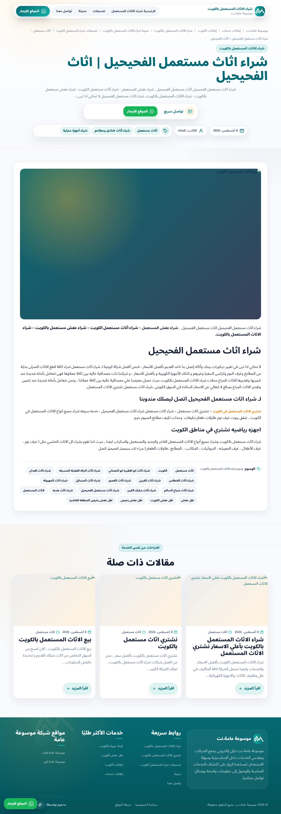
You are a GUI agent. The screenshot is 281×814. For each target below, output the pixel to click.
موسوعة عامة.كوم (54, 761)
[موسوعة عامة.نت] (259, 739)
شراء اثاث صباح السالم (179, 490)
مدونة (82, 11)
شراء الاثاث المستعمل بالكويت (173, 31)
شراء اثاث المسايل (88, 481)
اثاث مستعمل (41, 31)
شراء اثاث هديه (63, 490)
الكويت (162, 471)
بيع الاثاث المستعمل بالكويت (55, 639)
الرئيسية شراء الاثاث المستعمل (133, 11)
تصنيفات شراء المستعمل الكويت (76, 31)
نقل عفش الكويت (161, 500)
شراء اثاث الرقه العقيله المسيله (79, 471)
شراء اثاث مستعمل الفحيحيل (100, 490)
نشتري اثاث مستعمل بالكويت (150, 643)
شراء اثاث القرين (150, 481)
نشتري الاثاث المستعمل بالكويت (161, 755)
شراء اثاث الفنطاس (181, 481)
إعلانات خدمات (231, 31)
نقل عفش (187, 500)
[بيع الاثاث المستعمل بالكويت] (54, 600)
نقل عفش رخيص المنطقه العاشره (90, 500)
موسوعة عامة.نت (257, 31)
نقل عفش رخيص (131, 500)
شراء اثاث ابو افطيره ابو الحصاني (129, 471)
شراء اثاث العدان (40, 471)
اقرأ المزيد (252, 688)
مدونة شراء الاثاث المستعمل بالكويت (126, 31)
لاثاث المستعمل (34, 490)
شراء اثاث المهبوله (55, 481)
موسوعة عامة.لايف (53, 752)
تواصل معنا (64, 11)
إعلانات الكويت (207, 31)
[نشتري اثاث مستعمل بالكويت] (141, 600)
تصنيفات (99, 11)
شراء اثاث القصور (119, 481)
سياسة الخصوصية (146, 804)
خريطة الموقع (123, 804)
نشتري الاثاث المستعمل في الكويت (237, 411)
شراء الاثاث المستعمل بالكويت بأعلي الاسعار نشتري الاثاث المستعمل (228, 646)
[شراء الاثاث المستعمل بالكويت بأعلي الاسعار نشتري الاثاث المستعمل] (227, 600)
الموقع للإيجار (29, 11)
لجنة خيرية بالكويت (111, 746)
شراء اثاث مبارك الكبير (141, 490)
